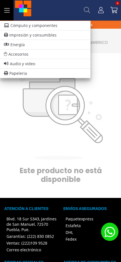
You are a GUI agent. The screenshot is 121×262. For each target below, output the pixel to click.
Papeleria (18, 73)
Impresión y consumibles (33, 35)
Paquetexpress (79, 219)
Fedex (71, 239)
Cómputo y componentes (33, 25)
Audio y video (22, 63)
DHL (69, 232)
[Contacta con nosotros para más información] (109, 232)
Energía (17, 44)
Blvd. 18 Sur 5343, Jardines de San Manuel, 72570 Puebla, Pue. (31, 224)
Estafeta (73, 225)
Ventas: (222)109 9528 (26, 243)
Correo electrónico (23, 249)
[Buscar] (87, 10)
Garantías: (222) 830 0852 (30, 236)
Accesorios (18, 54)
